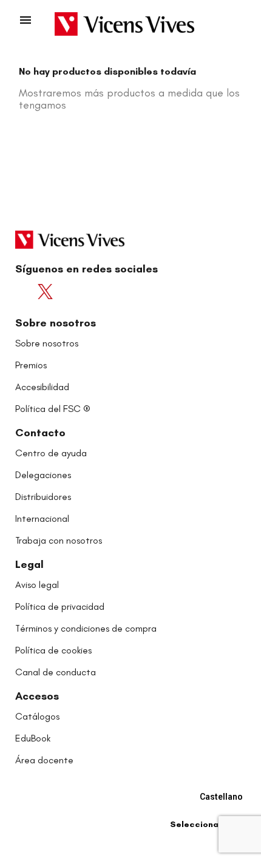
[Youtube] (71, 291)
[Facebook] (26, 291)
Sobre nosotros (55, 322)
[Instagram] (94, 291)
